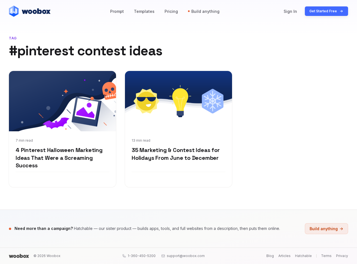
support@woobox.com (186, 256)
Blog (270, 256)
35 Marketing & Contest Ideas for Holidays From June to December (176, 153)
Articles (284, 256)
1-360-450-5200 (142, 256)
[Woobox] (19, 256)
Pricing (171, 11)
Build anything (205, 11)
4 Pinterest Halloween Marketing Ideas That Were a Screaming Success (59, 157)
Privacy (342, 256)
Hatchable (303, 256)
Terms (326, 256)
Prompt (117, 11)
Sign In (290, 11)
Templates (144, 11)
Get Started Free (323, 11)
